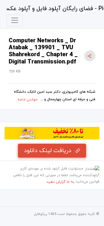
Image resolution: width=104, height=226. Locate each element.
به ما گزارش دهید (60, 182)
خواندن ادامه (28, 99)
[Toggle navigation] (15, 20)
